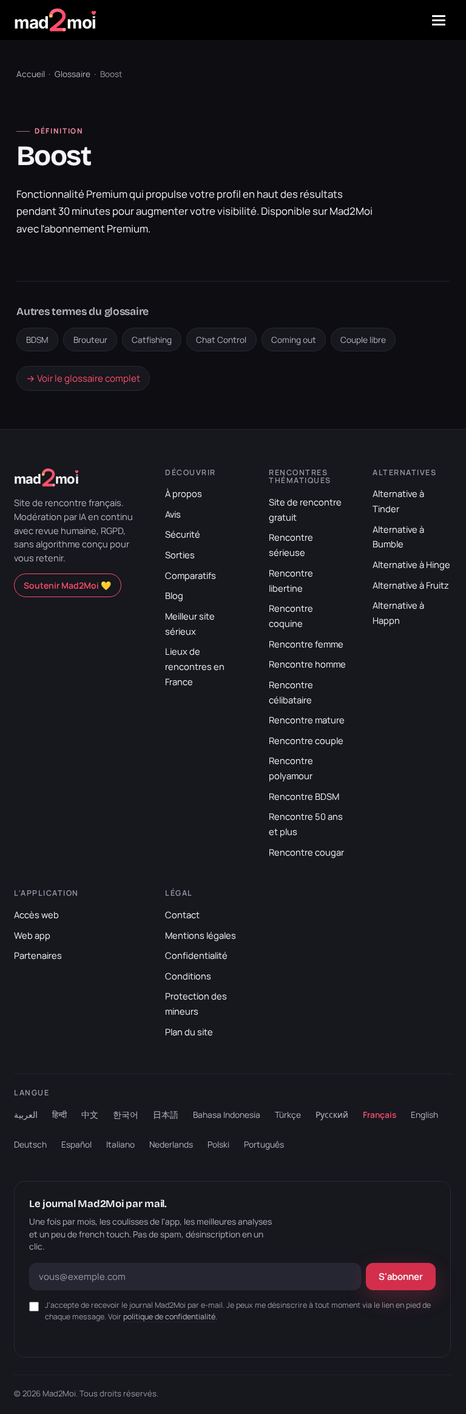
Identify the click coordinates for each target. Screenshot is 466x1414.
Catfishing (152, 339)
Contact (182, 914)
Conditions (188, 976)
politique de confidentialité (169, 1316)
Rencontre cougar (306, 852)
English (424, 1114)
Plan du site (189, 1032)
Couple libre (363, 339)
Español (76, 1144)
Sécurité (182, 534)
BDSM (37, 339)
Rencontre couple (306, 740)
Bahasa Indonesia (226, 1114)
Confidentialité (196, 955)
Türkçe (288, 1114)
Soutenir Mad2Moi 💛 (68, 585)
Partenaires (38, 955)
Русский (332, 1114)
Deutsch (30, 1144)
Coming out (293, 339)
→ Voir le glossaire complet (83, 378)
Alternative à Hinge (411, 564)
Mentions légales (200, 935)
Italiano (120, 1144)
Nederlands (171, 1144)
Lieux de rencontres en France (195, 666)
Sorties (180, 555)
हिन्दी (59, 1114)
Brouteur (90, 339)
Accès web (36, 914)
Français (379, 1114)
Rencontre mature (307, 720)
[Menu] (438, 20)
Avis (173, 514)
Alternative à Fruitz (411, 585)
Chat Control (221, 339)
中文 (89, 1114)
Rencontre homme (307, 664)
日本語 (165, 1114)
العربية (26, 1114)
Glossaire (72, 74)
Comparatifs (190, 575)
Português (264, 1144)
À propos (183, 493)
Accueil (30, 74)
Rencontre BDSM (304, 796)
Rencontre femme (306, 644)
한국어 (125, 1114)
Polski (218, 1144)
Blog (174, 595)
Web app (32, 935)
